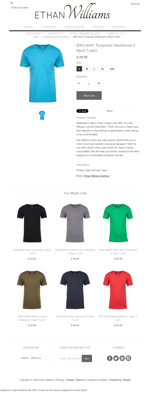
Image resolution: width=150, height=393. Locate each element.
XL (102, 69)
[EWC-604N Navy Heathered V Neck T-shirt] (75, 312)
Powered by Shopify (120, 379)
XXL (112, 69)
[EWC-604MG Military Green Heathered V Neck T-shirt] (32, 312)
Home (28, 27)
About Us (116, 33)
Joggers (33, 33)
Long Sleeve (74, 27)
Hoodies (119, 27)
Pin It (109, 111)
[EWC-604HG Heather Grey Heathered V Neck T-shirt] (75, 246)
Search (25, 358)
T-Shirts (49, 27)
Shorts (55, 33)
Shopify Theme (74, 379)
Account (135, 3)
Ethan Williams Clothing (96, 175)
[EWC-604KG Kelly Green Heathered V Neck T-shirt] (118, 246)
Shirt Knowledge (85, 33)
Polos (98, 27)
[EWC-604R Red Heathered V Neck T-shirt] (118, 312)
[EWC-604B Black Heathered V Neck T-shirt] (32, 246)
